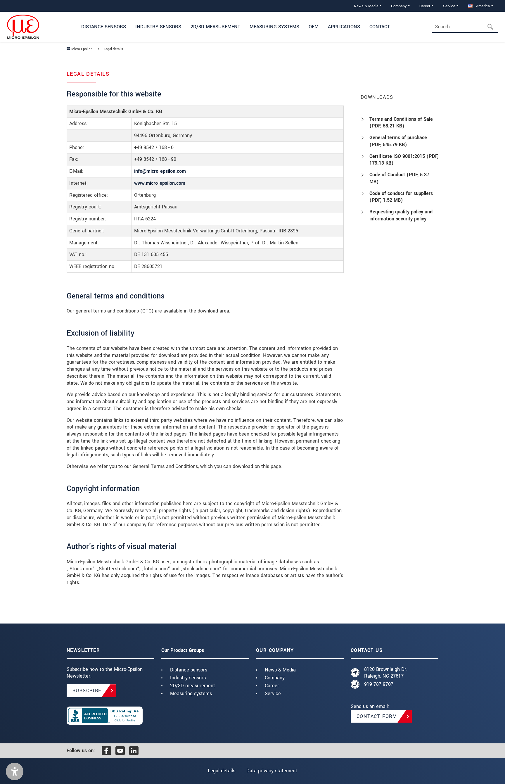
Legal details (221, 770)
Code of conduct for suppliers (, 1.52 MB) (401, 197)
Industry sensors (188, 678)
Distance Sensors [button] (103, 26)
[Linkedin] (134, 750)
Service (273, 693)
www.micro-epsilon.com (159, 183)
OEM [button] (314, 26)
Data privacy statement (271, 770)
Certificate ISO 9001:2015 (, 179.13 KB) (403, 160)
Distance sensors (188, 670)
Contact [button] (379, 26)
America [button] (482, 6)
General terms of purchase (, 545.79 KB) (398, 141)
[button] (14, 771)
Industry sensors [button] (158, 26)
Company (275, 678)
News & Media (280, 670)
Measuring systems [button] (274, 26)
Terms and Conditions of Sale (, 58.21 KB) (401, 122)
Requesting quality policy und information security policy (401, 215)
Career (272, 686)
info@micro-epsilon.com (160, 171)
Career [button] (424, 6)
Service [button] (449, 6)
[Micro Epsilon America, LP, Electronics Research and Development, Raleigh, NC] (110, 716)
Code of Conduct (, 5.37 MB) (399, 178)
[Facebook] (106, 750)
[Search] (492, 27)
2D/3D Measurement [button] (215, 26)
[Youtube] (120, 750)
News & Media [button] (366, 6)
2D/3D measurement (192, 686)
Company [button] (399, 6)
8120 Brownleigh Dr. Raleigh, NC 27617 (385, 673)
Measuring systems (191, 693)
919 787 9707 (378, 684)
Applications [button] (344, 26)
